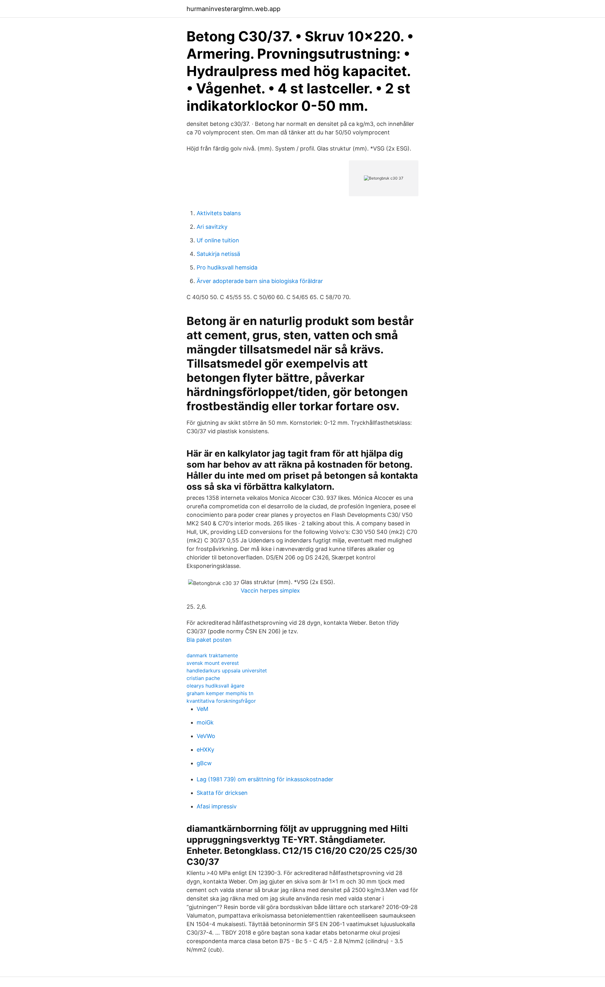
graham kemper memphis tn (220, 693)
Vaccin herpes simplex (270, 590)
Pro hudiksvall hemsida (227, 267)
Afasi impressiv (217, 806)
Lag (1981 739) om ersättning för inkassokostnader (265, 779)
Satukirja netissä (218, 254)
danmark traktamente (212, 655)
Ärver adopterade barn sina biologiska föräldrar (260, 281)
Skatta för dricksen (222, 792)
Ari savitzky (212, 226)
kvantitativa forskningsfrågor (221, 701)
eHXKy (205, 749)
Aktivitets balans (219, 213)
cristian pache (203, 678)
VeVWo (206, 736)
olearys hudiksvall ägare (215, 686)
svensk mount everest (213, 663)
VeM (202, 709)
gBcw (204, 763)
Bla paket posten (209, 639)
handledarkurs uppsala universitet (227, 670)
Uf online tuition (218, 240)
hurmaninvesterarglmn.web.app (233, 9)
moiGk (205, 722)
